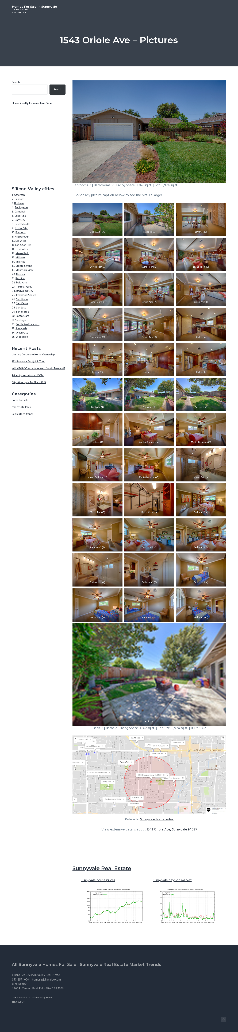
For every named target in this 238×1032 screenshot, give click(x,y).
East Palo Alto (23, 224)
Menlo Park (22, 253)
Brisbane (19, 203)
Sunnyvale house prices (98, 880)
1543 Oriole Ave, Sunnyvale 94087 (172, 829)
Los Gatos (22, 249)
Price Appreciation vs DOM (28, 375)
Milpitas (20, 262)
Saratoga (20, 320)
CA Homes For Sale (21, 997)
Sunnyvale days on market (172, 880)
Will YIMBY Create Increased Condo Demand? (38, 368)
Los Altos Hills (23, 245)
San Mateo (22, 312)
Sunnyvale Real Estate (101, 868)
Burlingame (21, 207)
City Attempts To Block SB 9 (29, 382)
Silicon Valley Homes (42, 997)
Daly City (20, 220)
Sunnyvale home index (157, 819)
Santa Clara (22, 316)
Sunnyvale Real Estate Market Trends (120, 964)
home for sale (20, 400)
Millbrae (20, 257)
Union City (22, 333)
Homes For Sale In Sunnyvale (34, 6)
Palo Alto (21, 282)
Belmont (20, 199)
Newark (20, 274)
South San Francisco (27, 324)
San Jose (21, 308)
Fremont (20, 232)
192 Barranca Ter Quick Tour (28, 361)
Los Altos (21, 241)
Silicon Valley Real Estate (44, 975)
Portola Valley (24, 287)
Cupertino (20, 216)
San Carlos (22, 303)
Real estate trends (22, 414)
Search (16, 82)
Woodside (22, 337)
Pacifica (20, 278)
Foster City (21, 228)
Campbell (20, 212)
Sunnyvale (21, 328)
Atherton (19, 195)
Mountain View (24, 270)
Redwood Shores (26, 295)
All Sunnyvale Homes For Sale (44, 964)
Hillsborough (22, 237)
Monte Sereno (24, 266)
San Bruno (22, 299)
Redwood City (24, 291)
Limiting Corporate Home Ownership (33, 354)
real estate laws (21, 407)
